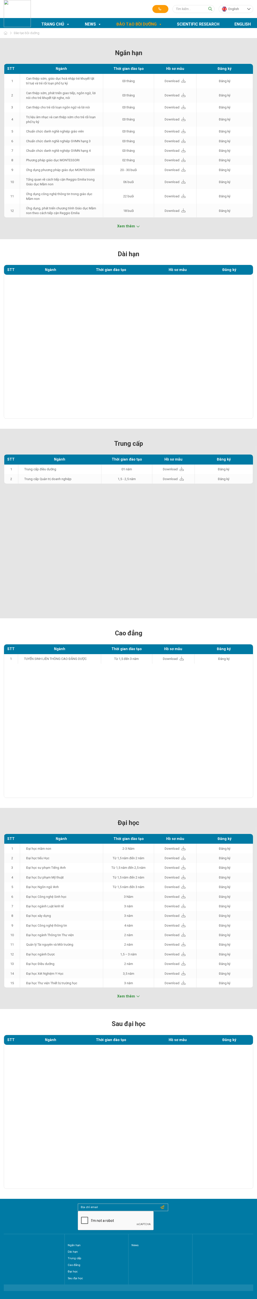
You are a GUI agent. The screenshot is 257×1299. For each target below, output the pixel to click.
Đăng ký (224, 81)
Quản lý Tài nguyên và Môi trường (49, 944)
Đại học (73, 1271)
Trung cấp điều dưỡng (40, 469)
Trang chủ (52, 24)
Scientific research (198, 24)
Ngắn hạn (74, 1245)
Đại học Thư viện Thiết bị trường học (51, 983)
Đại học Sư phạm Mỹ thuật (45, 877)
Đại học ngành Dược (40, 954)
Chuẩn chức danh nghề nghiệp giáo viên (55, 131)
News (90, 24)
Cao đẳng (74, 1265)
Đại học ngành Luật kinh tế (45, 906)
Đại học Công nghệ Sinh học (46, 897)
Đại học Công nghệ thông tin (46, 925)
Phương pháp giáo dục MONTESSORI (53, 160)
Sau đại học (75, 1278)
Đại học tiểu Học (37, 858)
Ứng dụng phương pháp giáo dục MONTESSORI (60, 170)
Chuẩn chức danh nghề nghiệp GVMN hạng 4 (58, 151)
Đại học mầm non (38, 848)
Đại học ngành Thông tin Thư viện (50, 935)
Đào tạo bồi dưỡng (136, 24)
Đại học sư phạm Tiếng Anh (46, 868)
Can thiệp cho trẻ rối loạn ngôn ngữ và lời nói (58, 107)
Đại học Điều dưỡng (40, 964)
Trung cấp (74, 1258)
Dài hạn (73, 1251)
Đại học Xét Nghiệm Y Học (44, 973)
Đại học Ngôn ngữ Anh (42, 887)
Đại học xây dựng (38, 916)
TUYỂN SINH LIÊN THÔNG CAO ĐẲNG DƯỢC (55, 659)
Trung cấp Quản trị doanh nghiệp (48, 479)
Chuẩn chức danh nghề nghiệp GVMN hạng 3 (58, 141)
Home (5, 33)
